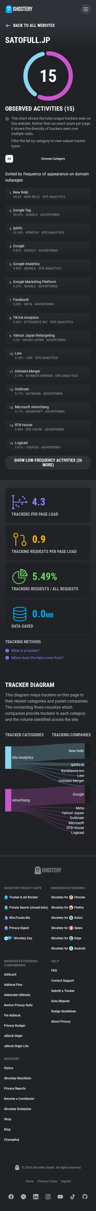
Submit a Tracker (62, 991)
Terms (29, 1181)
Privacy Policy (47, 1181)
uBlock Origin (13, 1036)
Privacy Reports (15, 1088)
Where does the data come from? (37, 658)
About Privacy (61, 1021)
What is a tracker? (25, 651)
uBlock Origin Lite (16, 1046)
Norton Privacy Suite (18, 1005)
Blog (7, 1129)
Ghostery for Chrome (68, 897)
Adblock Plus (13, 985)
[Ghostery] (19, 9)
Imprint (66, 1181)
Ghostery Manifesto (17, 1078)
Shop (7, 1119)
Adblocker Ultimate (17, 995)
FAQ (54, 970)
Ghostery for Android (68, 948)
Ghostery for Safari (66, 918)
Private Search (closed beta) (27, 907)
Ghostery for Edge (66, 938)
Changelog (11, 1139)
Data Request (60, 1001)
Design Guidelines (63, 1011)
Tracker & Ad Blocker (23, 897)
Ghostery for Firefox (67, 907)
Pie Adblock (12, 1015)
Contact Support (62, 980)
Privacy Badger (14, 1025)
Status (8, 1068)
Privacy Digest (19, 928)
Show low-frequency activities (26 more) (48, 462)
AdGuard (10, 974)
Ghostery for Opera (66, 928)
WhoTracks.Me (19, 918)
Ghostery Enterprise (17, 1109)
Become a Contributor (19, 1099)
